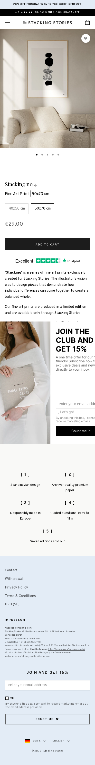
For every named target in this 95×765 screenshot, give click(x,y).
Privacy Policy (16, 587)
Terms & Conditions (20, 596)
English (58, 741)
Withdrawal (14, 579)
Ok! (12, 698)
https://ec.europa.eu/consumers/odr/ (66, 649)
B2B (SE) (12, 604)
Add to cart (48, 244)
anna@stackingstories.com (26, 638)
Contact (11, 570)
